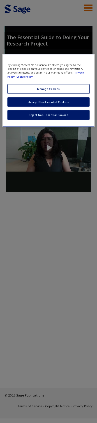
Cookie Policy (24, 76)
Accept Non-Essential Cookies (48, 102)
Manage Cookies (48, 89)
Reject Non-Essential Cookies (48, 115)
